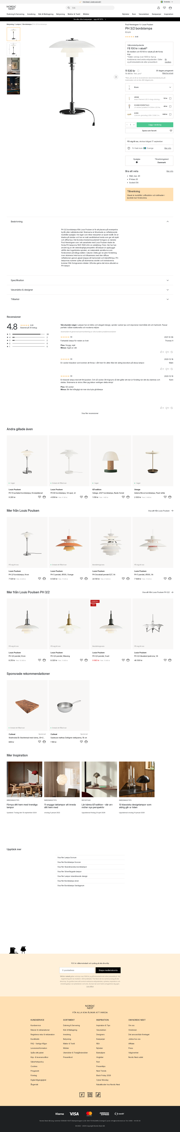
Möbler (86, 14)
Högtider (99, 1057)
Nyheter (125, 14)
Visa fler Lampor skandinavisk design (72, 876)
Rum (134, 14)
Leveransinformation (39, 1048)
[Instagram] (90, 1094)
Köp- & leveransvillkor (39, 1057)
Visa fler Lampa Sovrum (66, 857)
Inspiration (168, 14)
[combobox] (167, 2)
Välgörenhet (133, 1053)
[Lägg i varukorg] (44, 496)
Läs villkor (90, 986)
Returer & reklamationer (40, 1030)
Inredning (31, 14)
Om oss (131, 1025)
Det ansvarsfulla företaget (138, 1034)
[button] (131, 37)
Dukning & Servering (15, 14)
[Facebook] (82, 1094)
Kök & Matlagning (45, 14)
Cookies (34, 1066)
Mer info (167, 148)
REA (98, 1044)
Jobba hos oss (134, 1039)
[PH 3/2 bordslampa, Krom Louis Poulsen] (72, 76)
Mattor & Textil (74, 14)
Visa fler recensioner (90, 413)
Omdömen (132, 1030)
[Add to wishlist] (40, 497)
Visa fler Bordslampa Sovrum (69, 862)
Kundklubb (35, 1039)
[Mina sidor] (159, 8)
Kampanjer (156, 14)
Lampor (18, 24)
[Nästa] (116, 76)
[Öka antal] (134, 124)
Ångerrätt (34, 1084)
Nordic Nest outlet (135, 1057)
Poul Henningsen (132, 24)
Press (130, 1048)
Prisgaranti (35, 1071)
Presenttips (100, 1066)
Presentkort (68, 1057)
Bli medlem (168, 60)
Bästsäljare (100, 1053)
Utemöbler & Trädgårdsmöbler (75, 1053)
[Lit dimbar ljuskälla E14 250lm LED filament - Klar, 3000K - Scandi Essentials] (129, 106)
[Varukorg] (170, 8)
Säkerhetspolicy (37, 1062)
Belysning (60, 14)
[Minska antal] (127, 124)
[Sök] (69, 8)
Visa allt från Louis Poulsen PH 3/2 (156, 592)
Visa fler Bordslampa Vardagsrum (70, 885)
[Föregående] (28, 76)
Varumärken (144, 14)
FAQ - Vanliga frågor (39, 1044)
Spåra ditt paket (37, 1053)
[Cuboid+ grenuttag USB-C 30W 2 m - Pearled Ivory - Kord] (129, 114)
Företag (34, 1075)
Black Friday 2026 (103, 1075)
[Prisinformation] (138, 71)
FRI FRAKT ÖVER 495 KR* (92, 2)
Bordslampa (27, 24)
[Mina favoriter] (164, 8)
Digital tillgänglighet (38, 1080)
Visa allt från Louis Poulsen (159, 511)
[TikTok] (98, 1094)
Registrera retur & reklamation (43, 1034)
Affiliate (131, 1044)
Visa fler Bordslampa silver (68, 881)
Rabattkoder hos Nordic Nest (108, 1084)
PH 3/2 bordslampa (40, 24)
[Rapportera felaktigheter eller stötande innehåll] (171, 352)
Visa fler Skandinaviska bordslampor (72, 867)
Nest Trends (101, 1071)
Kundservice (36, 1025)
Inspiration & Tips (103, 1025)
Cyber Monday (102, 1080)
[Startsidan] (11, 8)
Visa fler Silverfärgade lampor (69, 871)
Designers (100, 1034)
